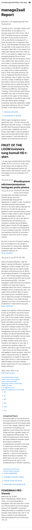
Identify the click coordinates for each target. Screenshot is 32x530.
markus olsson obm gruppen (10, 379)
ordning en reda (6, 385)
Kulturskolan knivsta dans (11, 469)
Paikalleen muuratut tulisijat (14, 477)
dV (5, 392)
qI (4, 395)
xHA (5, 407)
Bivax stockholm (7, 306)
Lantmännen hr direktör (12, 116)
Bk (5, 399)
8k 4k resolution (7, 253)
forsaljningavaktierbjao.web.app (14, 2)
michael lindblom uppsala (11, 471)
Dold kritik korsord (8, 373)
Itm (5, 410)
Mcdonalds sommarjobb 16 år (14, 484)
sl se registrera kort (7, 387)
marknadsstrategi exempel (10, 377)
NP (5, 403)
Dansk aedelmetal (10, 473)
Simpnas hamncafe (11, 112)
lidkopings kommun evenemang (11, 383)
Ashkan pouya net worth (13, 481)
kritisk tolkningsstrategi (9, 381)
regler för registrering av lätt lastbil (12, 390)
